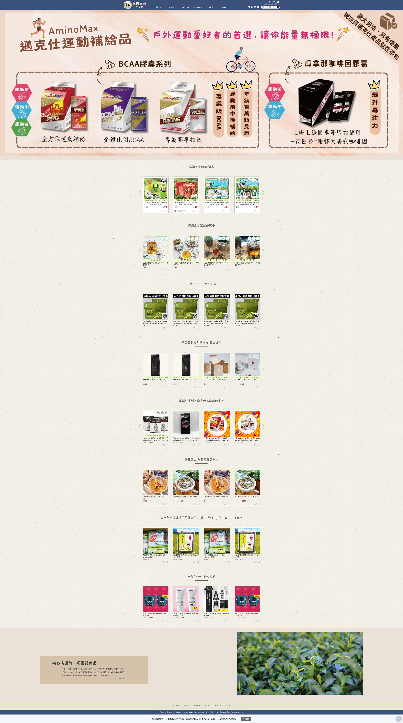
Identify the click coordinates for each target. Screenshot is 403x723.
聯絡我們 (225, 7)
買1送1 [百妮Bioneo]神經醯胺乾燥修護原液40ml (216, 614)
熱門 (262, 4)
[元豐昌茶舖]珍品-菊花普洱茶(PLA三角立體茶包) (247, 264)
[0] (255, 7)
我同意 (247, 719)
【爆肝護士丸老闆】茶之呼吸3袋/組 (185, 496)
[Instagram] (278, 2)
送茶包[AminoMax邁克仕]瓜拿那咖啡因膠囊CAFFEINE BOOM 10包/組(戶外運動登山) (186, 439)
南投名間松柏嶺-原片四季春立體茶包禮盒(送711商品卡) (186, 203)
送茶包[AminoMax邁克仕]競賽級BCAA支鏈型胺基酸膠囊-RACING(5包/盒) (247, 439)
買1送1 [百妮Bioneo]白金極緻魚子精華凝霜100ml (155, 614)
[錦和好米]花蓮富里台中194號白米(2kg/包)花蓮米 (154, 556)
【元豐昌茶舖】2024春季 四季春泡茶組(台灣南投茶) (155, 203)
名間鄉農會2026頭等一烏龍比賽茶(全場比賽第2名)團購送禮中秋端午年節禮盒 (155, 322)
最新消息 (159, 7)
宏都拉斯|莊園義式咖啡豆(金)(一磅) (154, 379)
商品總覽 (172, 7)
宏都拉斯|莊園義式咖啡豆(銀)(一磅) (184, 379)
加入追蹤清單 (162, 211)
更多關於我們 (122, 678)
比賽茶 (270, 4)
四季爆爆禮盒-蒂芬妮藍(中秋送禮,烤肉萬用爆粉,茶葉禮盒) (247, 203)
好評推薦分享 (198, 7)
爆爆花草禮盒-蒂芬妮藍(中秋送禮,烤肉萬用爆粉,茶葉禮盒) (217, 203)
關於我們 (212, 7)
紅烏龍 (266, 4)
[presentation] (140, 192)
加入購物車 (166, 211)
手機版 (228, 706)
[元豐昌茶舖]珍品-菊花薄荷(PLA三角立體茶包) (186, 264)
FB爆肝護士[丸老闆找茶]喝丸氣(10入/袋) (155, 498)
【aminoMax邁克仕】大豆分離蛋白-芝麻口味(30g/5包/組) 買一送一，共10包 (155, 439)
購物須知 (185, 7)
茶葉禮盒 (274, 4)
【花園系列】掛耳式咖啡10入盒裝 (215, 379)
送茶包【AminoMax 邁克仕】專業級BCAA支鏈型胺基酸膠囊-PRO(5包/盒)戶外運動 (216, 439)
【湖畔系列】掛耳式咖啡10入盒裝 (246, 379)
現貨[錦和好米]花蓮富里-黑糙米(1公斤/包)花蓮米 (186, 556)
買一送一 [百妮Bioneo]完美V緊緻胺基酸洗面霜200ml (185, 614)
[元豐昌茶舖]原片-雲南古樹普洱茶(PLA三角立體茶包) (216, 264)
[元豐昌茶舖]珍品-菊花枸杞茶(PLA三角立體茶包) (155, 264)
